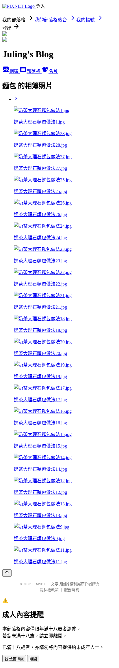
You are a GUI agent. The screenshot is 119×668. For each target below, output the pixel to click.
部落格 (34, 71)
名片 (53, 71)
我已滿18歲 (14, 659)
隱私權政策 (49, 590)
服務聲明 (71, 590)
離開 (33, 659)
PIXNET (38, 584)
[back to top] (7, 573)
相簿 (14, 71)
